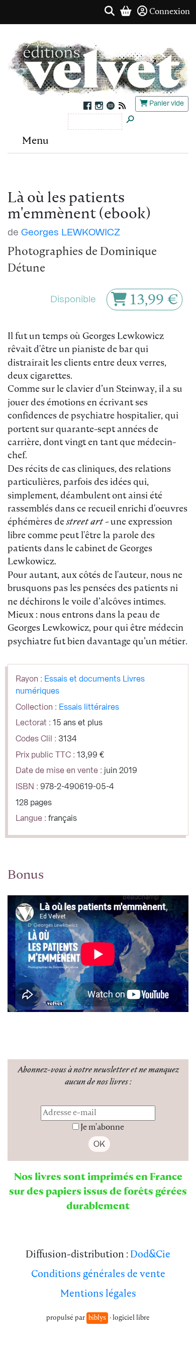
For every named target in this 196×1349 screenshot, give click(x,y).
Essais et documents (82, 679)
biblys (97, 1318)
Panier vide (166, 103)
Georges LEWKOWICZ (70, 232)
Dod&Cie (150, 1255)
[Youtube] (110, 105)
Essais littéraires (89, 707)
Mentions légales (98, 1294)
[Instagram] (99, 105)
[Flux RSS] (121, 105)
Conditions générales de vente (98, 1275)
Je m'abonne (102, 1128)
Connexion (169, 12)
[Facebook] (87, 105)
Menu (35, 141)
